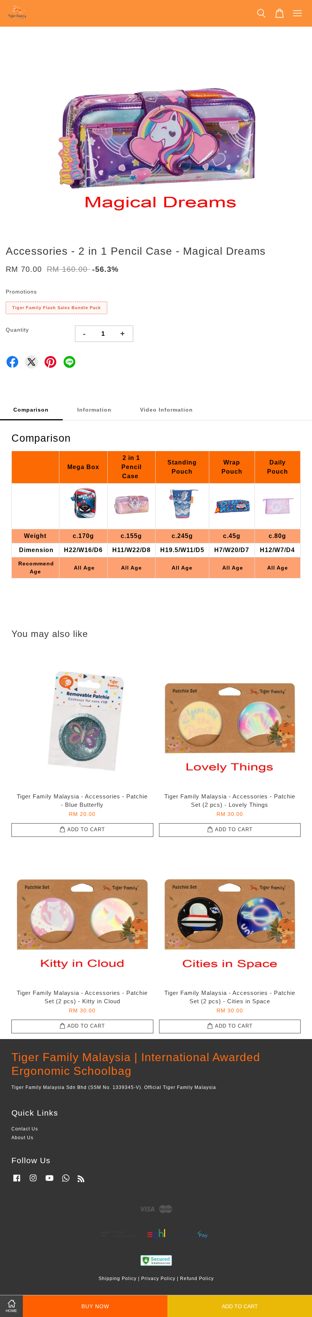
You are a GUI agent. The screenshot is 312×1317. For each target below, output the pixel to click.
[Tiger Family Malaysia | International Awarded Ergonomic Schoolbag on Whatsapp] (65, 1182)
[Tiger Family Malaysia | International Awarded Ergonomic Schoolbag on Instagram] (33, 1182)
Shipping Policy (118, 1278)
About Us (22, 1137)
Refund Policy (197, 1278)
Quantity (17, 330)
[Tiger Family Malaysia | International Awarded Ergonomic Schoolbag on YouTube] (49, 1182)
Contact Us (24, 1129)
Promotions (21, 292)
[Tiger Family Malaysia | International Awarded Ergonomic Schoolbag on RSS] (81, 1180)
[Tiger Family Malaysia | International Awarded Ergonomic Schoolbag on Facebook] (16, 1182)
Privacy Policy (158, 1278)
